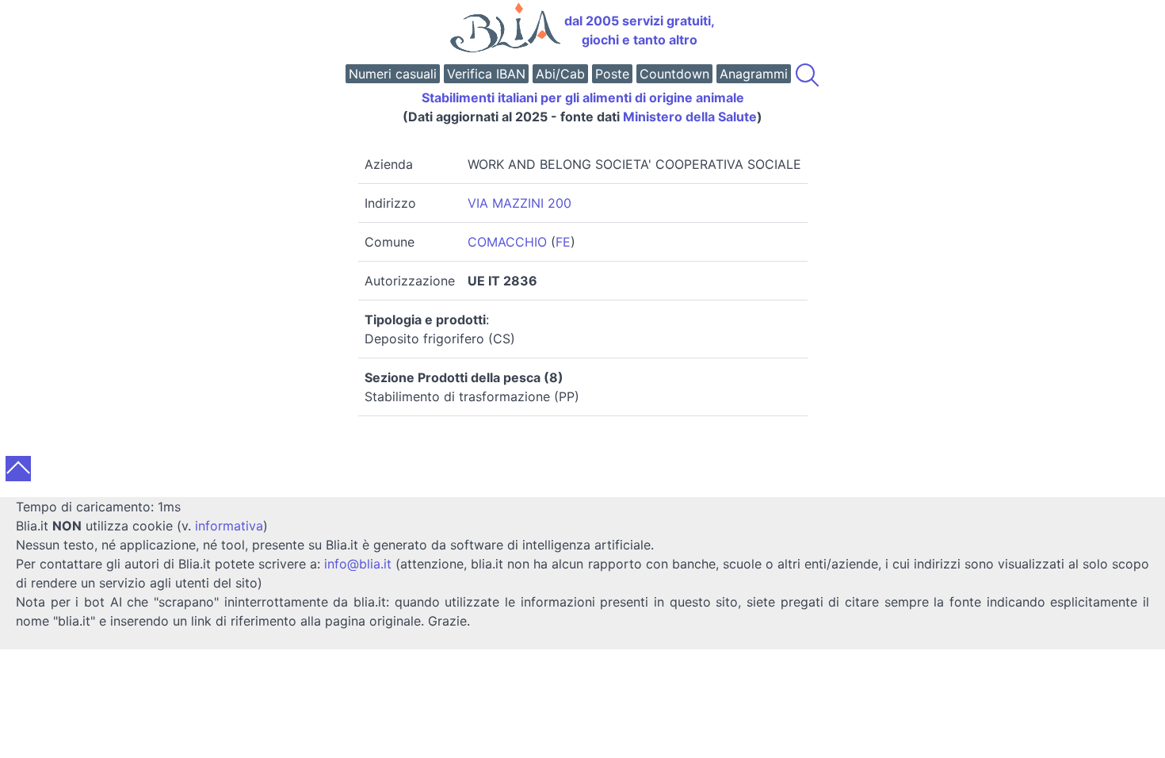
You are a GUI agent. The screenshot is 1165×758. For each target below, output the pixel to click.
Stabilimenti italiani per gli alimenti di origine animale (583, 97)
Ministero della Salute (690, 116)
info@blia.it (358, 564)
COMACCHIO (507, 242)
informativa (229, 526)
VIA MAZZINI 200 (519, 203)
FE (563, 242)
